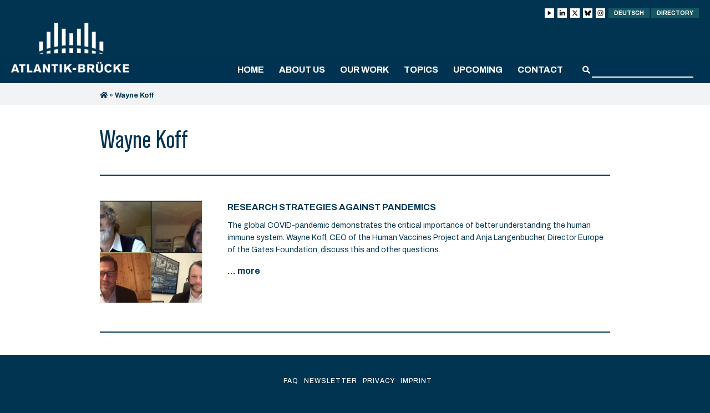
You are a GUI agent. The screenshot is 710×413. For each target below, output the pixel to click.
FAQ (290, 381)
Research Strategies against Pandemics (331, 207)
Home (250, 69)
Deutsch (629, 13)
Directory (675, 13)
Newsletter (330, 381)
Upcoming (478, 69)
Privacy (379, 381)
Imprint (416, 381)
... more (243, 271)
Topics (421, 69)
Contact (540, 69)
